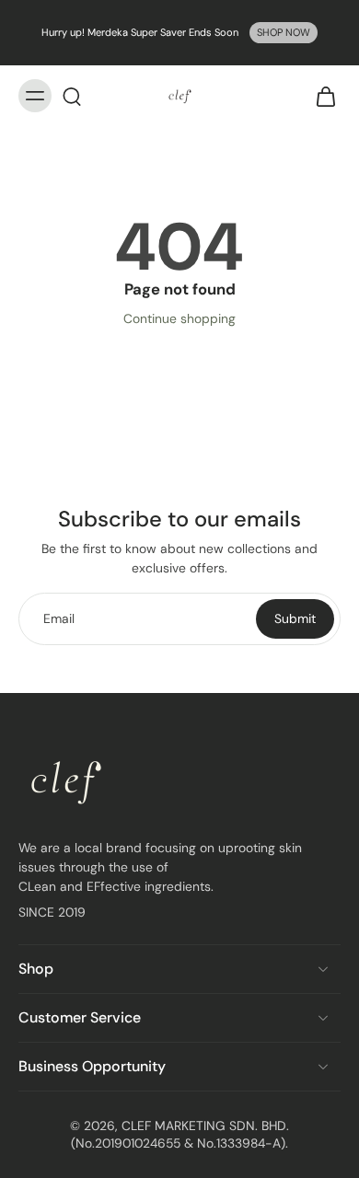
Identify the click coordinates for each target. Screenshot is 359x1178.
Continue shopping (179, 318)
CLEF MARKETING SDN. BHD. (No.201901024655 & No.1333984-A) (180, 1134)
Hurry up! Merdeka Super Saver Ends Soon (139, 32)
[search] (72, 95)
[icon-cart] (320, 96)
